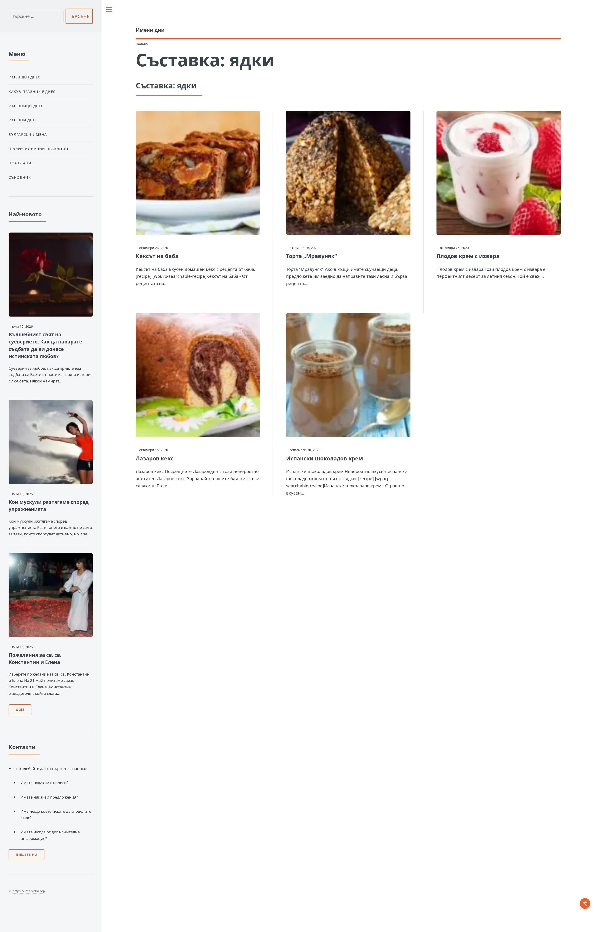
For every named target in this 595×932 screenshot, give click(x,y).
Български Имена (28, 134)
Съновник (20, 177)
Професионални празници (38, 148)
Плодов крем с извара (467, 256)
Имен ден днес (24, 77)
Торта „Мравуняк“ (311, 256)
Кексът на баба (157, 256)
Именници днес (26, 106)
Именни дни (22, 120)
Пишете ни (26, 855)
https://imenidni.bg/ (29, 891)
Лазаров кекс (154, 458)
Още (20, 710)
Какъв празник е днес (32, 91)
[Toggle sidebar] (109, 9)
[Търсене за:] (36, 16)
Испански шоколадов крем (324, 458)
